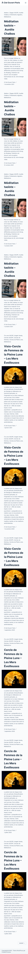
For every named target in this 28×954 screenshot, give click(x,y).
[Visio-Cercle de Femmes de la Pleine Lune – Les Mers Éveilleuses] (14, 375)
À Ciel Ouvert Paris (11, 2)
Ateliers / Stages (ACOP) (11, 12)
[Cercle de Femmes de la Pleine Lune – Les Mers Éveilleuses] (14, 679)
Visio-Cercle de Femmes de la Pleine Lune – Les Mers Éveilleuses (13, 354)
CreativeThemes (6, 952)
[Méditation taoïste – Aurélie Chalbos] (14, 46)
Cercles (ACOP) (8, 337)
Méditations (7, 17)
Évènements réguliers (16, 14)
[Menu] (25, 2)
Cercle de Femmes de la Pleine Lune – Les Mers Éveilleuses (13, 658)
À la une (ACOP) (9, 335)
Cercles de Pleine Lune (16, 339)
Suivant (21, 943)
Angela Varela (18, 335)
